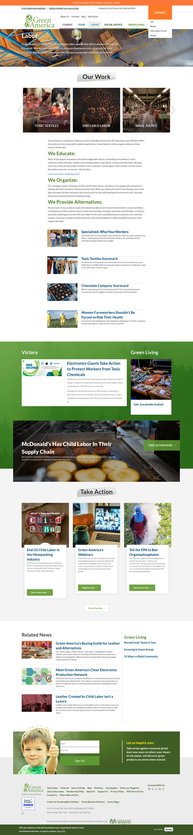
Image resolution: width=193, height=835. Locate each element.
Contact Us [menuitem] (52, 795)
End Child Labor (96, 126)
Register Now (88, 588)
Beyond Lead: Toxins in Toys (140, 642)
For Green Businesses (34, 9)
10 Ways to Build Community (141, 656)
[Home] (40, 21)
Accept (169, 829)
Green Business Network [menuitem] (93, 802)
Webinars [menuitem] (98, 788)
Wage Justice (146, 126)
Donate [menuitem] (153, 35)
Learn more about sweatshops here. (64, 174)
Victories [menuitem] (75, 16)
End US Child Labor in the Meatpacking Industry (43, 554)
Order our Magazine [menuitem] (129, 788)
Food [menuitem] (81, 24)
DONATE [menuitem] (160, 12)
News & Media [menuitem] (78, 788)
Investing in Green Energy (139, 649)
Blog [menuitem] (84, 16)
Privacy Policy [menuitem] (117, 791)
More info (61, 831)
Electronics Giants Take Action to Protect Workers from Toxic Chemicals (93, 369)
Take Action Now (160, 445)
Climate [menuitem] (67, 24)
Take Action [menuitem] (93, 16)
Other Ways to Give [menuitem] (158, 31)
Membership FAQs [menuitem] (75, 791)
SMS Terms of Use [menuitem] (134, 791)
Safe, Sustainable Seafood (148, 404)
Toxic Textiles (47, 126)
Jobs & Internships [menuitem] (55, 791)
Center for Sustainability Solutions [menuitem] (63, 802)
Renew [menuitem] (153, 26)
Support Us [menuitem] (103, 791)
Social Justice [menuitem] (113, 24)
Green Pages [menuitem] (113, 802)
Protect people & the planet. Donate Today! (96, 2)
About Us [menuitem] (65, 16)
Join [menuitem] (152, 22)
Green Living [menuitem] (136, 24)
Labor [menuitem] (95, 24)
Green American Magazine (64, 9)
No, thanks (158, 829)
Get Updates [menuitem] (112, 788)
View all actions (95, 608)
